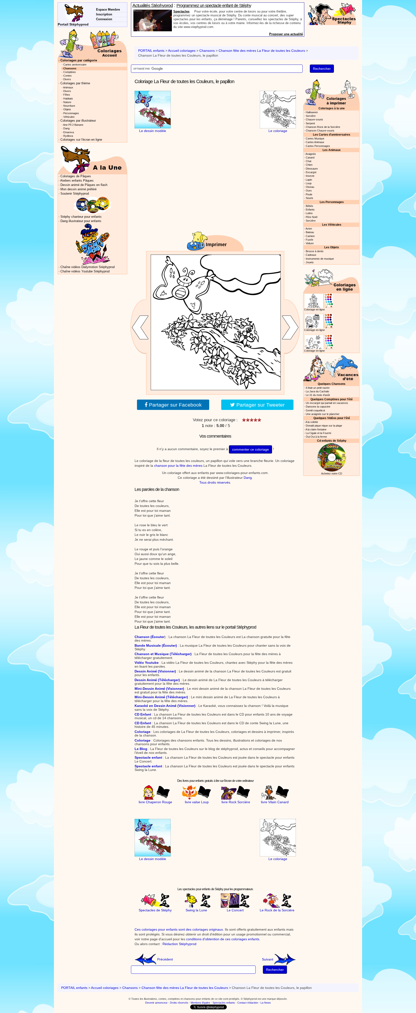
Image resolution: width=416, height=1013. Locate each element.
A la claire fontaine (316, 429)
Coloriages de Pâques (75, 176)
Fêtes (66, 94)
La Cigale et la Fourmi (318, 433)
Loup (309, 183)
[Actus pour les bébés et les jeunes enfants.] (92, 159)
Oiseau (310, 186)
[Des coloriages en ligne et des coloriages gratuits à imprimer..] (92, 43)
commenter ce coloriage (250, 449)
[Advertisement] (215, 121)
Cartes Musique (315, 138)
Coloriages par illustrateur (78, 120)
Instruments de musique (320, 258)
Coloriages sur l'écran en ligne (81, 139)
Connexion (104, 19)
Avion (309, 228)
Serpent (310, 123)
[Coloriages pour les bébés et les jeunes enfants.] (331, 92)
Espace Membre (108, 9)
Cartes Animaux (315, 142)
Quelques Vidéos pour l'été (331, 418)
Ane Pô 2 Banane (73, 124)
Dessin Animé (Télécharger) (157, 680)
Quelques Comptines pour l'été (332, 399)
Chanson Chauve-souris (320, 130)
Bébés (309, 205)
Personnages (71, 113)
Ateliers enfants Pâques (77, 180)
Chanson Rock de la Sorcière (323, 126)
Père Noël (311, 217)
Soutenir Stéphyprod (74, 193)
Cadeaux (311, 254)
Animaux (68, 87)
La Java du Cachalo (317, 391)
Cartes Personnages (318, 146)
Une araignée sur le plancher (322, 414)
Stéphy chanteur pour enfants (81, 216)
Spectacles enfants (224, 1002)
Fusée (309, 239)
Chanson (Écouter (149, 637)
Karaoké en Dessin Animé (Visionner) (165, 706)
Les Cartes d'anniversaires (331, 134)
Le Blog (141, 749)
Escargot (311, 172)
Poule (309, 194)
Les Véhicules (331, 224)
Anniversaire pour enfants (192, 11)
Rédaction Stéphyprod (179, 944)
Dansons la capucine (318, 406)
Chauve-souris (314, 119)
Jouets (310, 262)
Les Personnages (332, 202)
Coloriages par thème (75, 83)
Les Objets (331, 247)
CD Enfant (143, 714)
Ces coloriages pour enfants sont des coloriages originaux (179, 929)
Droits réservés (179, 1002)
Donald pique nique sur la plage (324, 425)
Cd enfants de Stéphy (331, 440)
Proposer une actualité (286, 34)
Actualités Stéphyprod (152, 5)
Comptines (69, 72)
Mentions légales (200, 1002)
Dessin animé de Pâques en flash (83, 185)
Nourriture (69, 105)
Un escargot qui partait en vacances (327, 402)
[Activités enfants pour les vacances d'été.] (331, 367)
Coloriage (142, 732)
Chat (308, 161)
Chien (309, 164)
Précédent (164, 959)
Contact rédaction (247, 1002)
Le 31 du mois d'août (318, 395)
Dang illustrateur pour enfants (80, 221)
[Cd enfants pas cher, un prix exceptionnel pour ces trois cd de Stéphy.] (92, 205)
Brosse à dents (315, 251)
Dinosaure (312, 168)
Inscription (104, 14)
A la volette (312, 422)
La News (265, 1002)
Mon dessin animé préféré (78, 189)
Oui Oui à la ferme (316, 436)
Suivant (268, 959)
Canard (310, 157)
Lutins (309, 213)
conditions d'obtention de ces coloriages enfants (222, 939)
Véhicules (69, 116)
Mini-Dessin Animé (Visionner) (159, 689)
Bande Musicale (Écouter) (156, 645)
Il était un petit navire (318, 387)
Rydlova (68, 135)
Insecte (310, 175)
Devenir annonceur (156, 1002)
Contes (67, 75)
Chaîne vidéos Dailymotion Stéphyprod (87, 267)
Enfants (310, 209)
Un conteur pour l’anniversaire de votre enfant (214, 5)
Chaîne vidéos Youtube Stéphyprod (85, 271)
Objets (67, 109)
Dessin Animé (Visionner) (155, 671)
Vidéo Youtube (147, 662)
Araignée (311, 153)
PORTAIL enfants (151, 51)
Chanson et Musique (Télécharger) (163, 654)
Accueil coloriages (181, 51)
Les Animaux (332, 149)
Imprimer (216, 244)
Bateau (310, 232)
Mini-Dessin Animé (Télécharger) (161, 697)
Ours (309, 190)
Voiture (310, 243)
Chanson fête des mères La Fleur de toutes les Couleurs (262, 51)
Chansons (207, 51)
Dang (248, 478)
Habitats (68, 98)
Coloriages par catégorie (78, 60)
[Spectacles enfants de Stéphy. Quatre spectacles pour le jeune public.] (332, 13)
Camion (310, 236)
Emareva (68, 132)
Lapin (309, 179)
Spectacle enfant (148, 757)
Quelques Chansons (331, 383)
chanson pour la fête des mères (178, 465)
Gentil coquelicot (315, 410)
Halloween (312, 112)
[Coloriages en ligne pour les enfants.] (331, 279)
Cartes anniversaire (74, 64)
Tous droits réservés (214, 482)
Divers (67, 79)
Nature (67, 102)
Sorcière (311, 115)
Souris (309, 198)
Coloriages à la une (331, 108)
